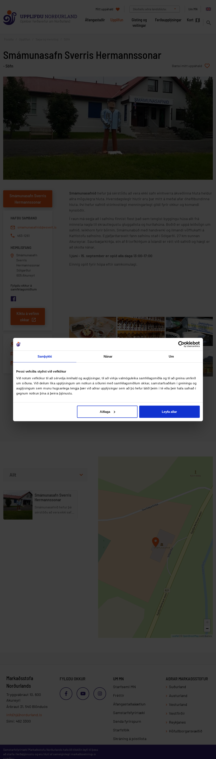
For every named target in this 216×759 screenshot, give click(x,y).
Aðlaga (105, 411)
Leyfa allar (169, 411)
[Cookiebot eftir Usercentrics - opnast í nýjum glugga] (181, 344)
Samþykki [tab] (45, 356)
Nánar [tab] (108, 356)
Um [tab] (171, 356)
